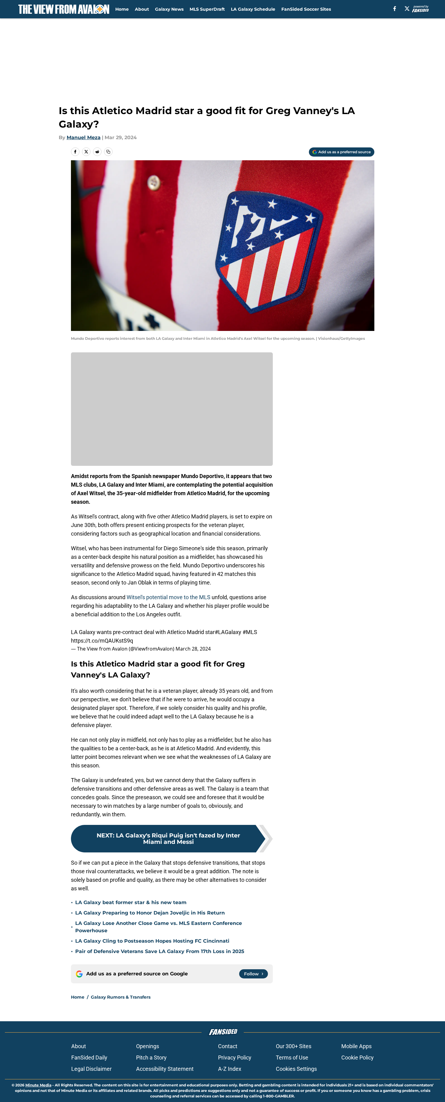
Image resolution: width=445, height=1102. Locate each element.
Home (122, 9)
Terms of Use (292, 1057)
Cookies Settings (296, 1069)
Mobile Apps (356, 1046)
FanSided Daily (89, 1057)
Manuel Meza (84, 137)
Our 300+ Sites (293, 1046)
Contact (227, 1046)
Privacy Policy (234, 1057)
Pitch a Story (151, 1057)
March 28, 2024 (193, 648)
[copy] (108, 151)
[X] (407, 8)
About (142, 9)
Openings (147, 1046)
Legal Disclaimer (91, 1069)
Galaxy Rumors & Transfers (120, 997)
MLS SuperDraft (207, 9)
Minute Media (38, 1085)
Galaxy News (169, 9)
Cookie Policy (357, 1057)
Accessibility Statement (165, 1069)
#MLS (250, 632)
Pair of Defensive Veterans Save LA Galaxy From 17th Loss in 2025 (159, 951)
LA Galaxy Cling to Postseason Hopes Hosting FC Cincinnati (152, 941)
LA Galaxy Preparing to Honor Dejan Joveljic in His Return (150, 913)
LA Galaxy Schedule (253, 9)
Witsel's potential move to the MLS (168, 597)
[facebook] (394, 8)
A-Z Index (229, 1069)
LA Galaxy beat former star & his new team (131, 902)
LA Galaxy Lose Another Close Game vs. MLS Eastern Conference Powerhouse (158, 926)
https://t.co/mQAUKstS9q (102, 640)
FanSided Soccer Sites (306, 9)
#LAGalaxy (228, 632)
